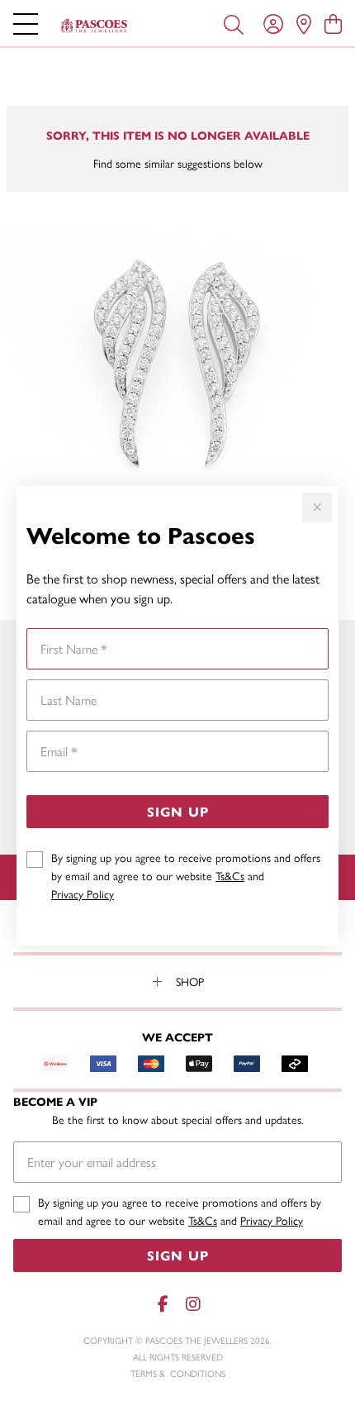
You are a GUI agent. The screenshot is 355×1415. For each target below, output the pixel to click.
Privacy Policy (82, 893)
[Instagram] (192, 1303)
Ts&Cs (229, 875)
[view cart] (333, 23)
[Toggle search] (234, 23)
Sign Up (178, 811)
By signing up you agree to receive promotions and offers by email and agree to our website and (185, 875)
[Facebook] (162, 1303)
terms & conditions (177, 1373)
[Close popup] (317, 507)
